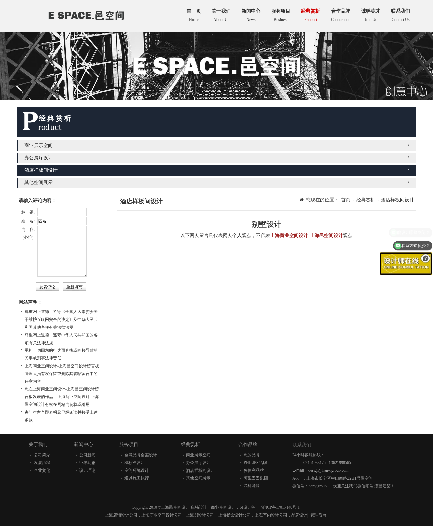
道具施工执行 (136, 478)
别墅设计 (266, 224)
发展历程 (42, 462)
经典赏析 (365, 199)
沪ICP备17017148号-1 (280, 507)
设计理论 (87, 470)
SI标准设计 (134, 462)
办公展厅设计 (38, 157)
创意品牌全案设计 (140, 455)
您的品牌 (252, 455)
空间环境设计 (136, 470)
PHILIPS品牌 (255, 462)
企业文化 (42, 470)
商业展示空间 (38, 145)
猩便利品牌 (254, 470)
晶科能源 (252, 485)
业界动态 (87, 462)
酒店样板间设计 (41, 170)
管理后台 (318, 515)
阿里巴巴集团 (256, 478)
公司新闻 (87, 455)
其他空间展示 (38, 182)
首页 (345, 199)
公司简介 (42, 455)
